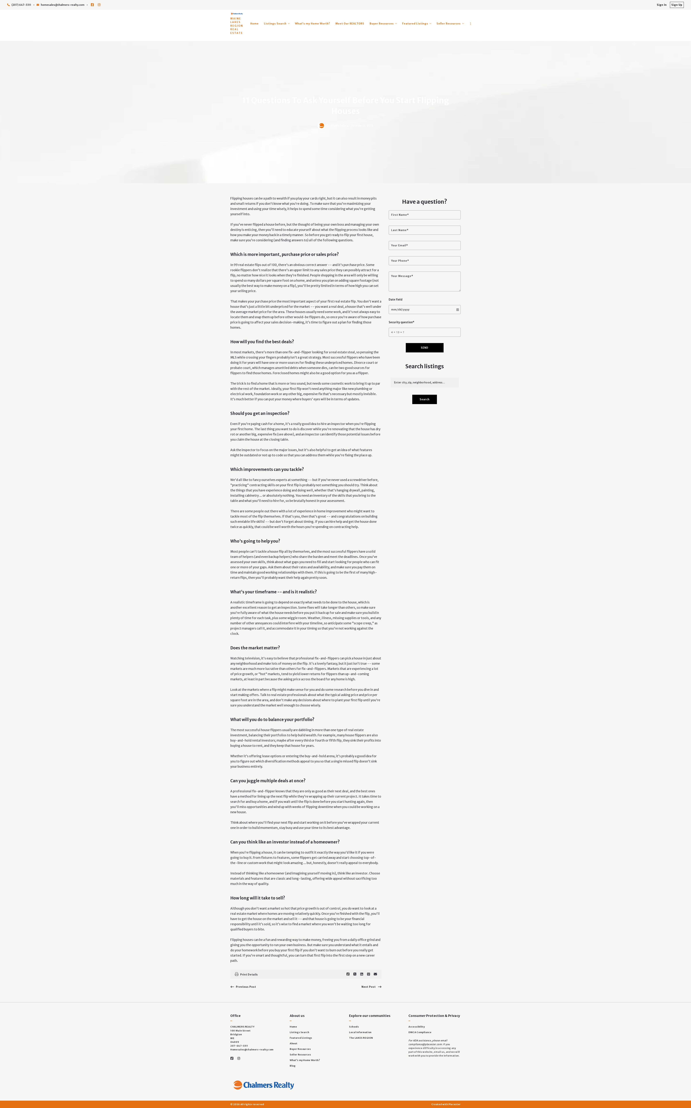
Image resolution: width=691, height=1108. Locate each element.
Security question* (401, 322)
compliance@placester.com (425, 1044)
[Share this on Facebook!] (348, 974)
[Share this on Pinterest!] (368, 974)
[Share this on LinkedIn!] (361, 974)
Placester (454, 1104)
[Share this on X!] (354, 974)
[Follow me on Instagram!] (99, 4)
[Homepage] (236, 13)
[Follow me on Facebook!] (92, 4)
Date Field (395, 299)
